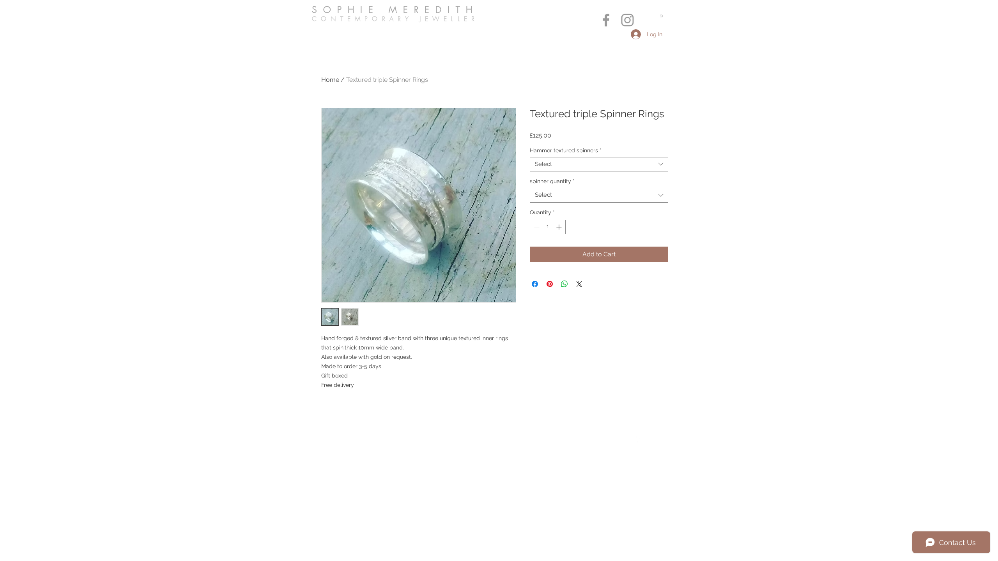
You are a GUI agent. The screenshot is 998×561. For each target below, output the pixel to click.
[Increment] (559, 227)
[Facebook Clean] (640, 439)
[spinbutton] (548, 227)
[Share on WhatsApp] (564, 284)
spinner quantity (552, 181)
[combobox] (599, 164)
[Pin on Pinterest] (549, 284)
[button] (661, 15)
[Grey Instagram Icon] (627, 20)
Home (330, 79)
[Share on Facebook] (535, 284)
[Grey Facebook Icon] (606, 20)
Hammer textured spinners (566, 150)
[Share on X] (579, 284)
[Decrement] (536, 227)
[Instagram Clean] (656, 439)
